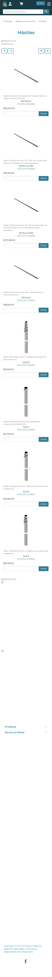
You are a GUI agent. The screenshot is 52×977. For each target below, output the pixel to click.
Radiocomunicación (25, 21)
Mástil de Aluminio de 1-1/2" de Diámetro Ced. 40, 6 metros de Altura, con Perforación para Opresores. (25, 228)
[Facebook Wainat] (26, 961)
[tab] (26, 727)
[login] (12, 4)
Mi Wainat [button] (10, 727)
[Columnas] (41, 50)
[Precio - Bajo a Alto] (11, 50)
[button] (21, 4)
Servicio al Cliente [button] (14, 732)
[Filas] (48, 50)
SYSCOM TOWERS (26, 104)
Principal (7, 21)
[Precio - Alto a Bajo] (4, 50)
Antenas (43, 21)
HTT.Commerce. (24, 946)
